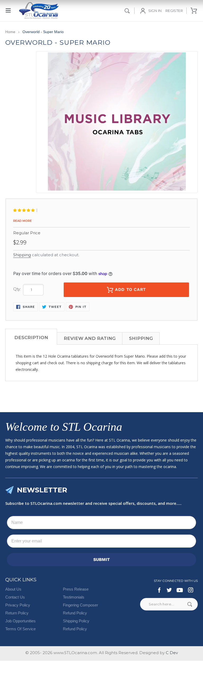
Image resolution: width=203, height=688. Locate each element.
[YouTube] (180, 590)
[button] (25, 210)
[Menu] (8, 7)
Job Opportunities (20, 621)
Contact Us (15, 597)
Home (10, 32)
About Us (13, 589)
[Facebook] (159, 590)
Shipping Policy (76, 621)
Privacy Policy (17, 605)
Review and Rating (90, 338)
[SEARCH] (127, 10)
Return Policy (17, 613)
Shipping (22, 254)
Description (31, 337)
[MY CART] (194, 10)
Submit (189, 604)
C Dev (172, 652)
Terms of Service (20, 629)
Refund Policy (75, 613)
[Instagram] (190, 590)
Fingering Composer (80, 605)
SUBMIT (101, 559)
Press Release (76, 589)
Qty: (17, 288)
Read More (22, 221)
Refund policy (75, 629)
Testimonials (73, 597)
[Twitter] (169, 590)
